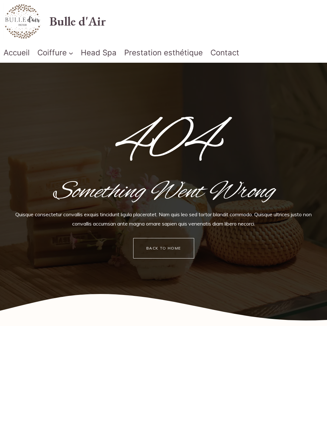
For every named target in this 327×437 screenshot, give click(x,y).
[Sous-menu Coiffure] (71, 53)
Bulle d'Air (77, 21)
